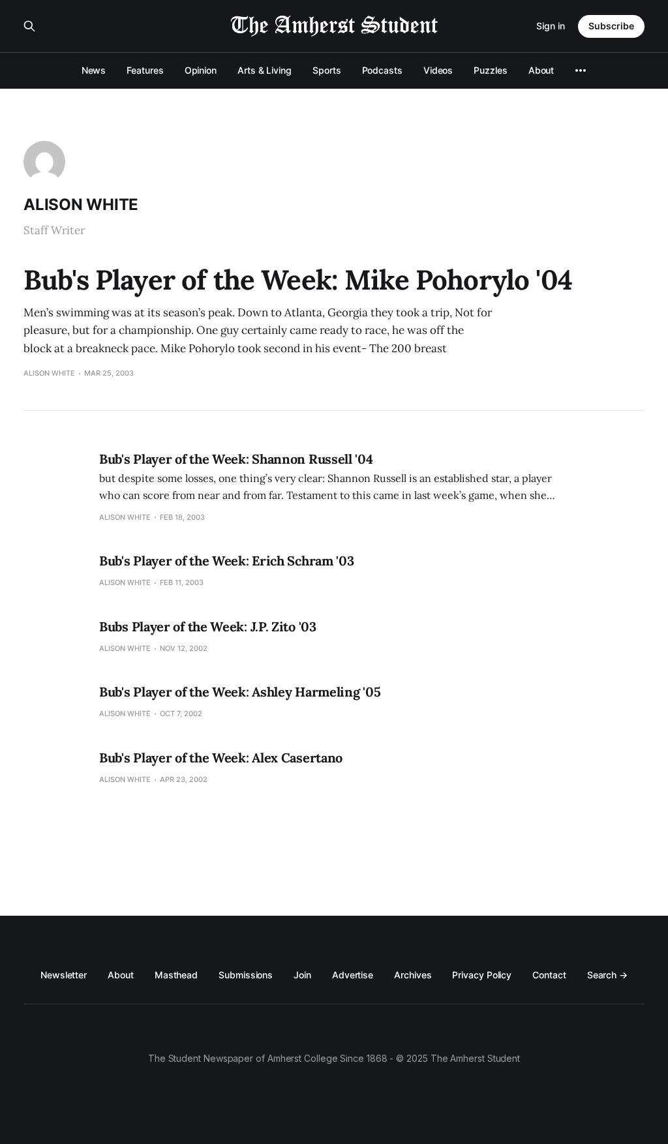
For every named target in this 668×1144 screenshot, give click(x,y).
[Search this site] (29, 26)
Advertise (352, 974)
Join (302, 974)
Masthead (176, 974)
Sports (326, 70)
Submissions (246, 974)
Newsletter (63, 974)
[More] (580, 70)
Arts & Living (264, 70)
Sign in (550, 25)
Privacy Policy (481, 974)
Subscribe (611, 25)
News (94, 70)
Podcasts (382, 70)
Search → (607, 974)
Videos (438, 70)
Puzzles (490, 70)
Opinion (201, 70)
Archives (412, 974)
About (541, 70)
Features (145, 70)
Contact (549, 974)
